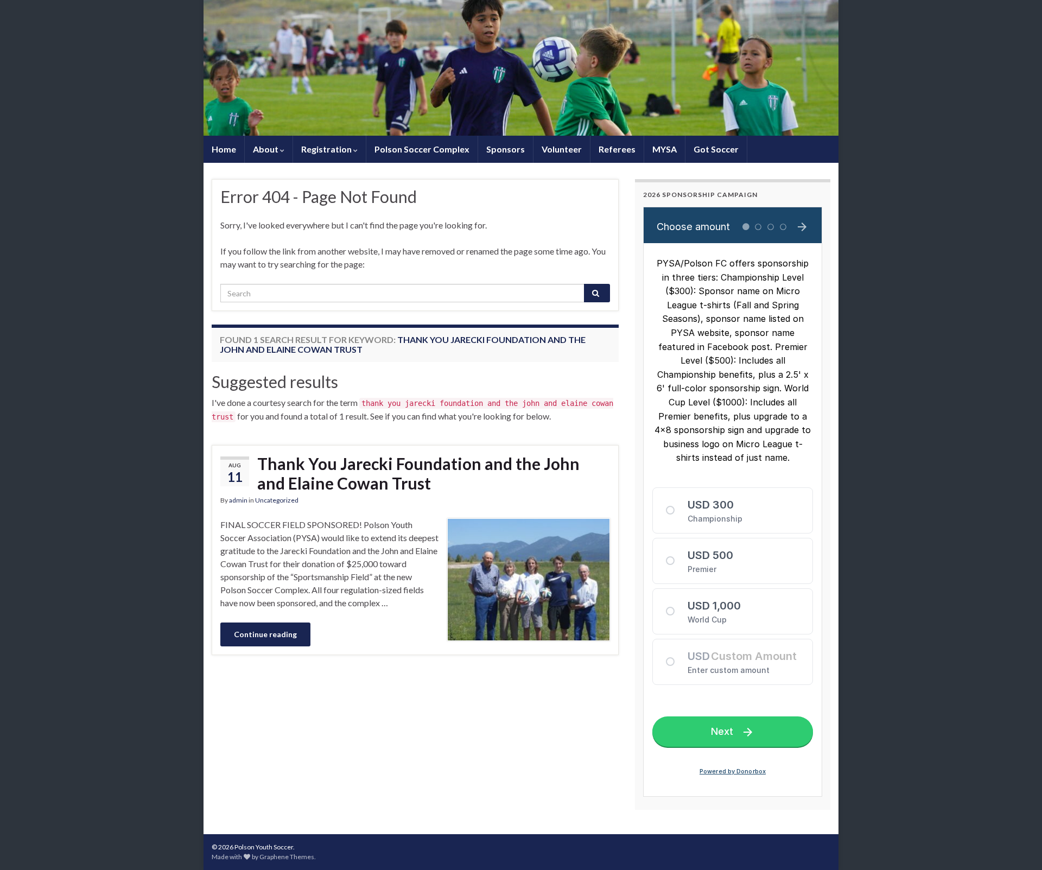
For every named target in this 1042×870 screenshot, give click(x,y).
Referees (617, 149)
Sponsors (505, 149)
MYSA (664, 149)
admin (238, 500)
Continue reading (265, 634)
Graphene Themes (286, 857)
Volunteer (562, 149)
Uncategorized (276, 500)
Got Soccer (716, 149)
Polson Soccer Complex (421, 149)
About (266, 149)
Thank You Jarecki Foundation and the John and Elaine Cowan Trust (418, 473)
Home (224, 149)
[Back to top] (1017, 845)
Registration (327, 149)
